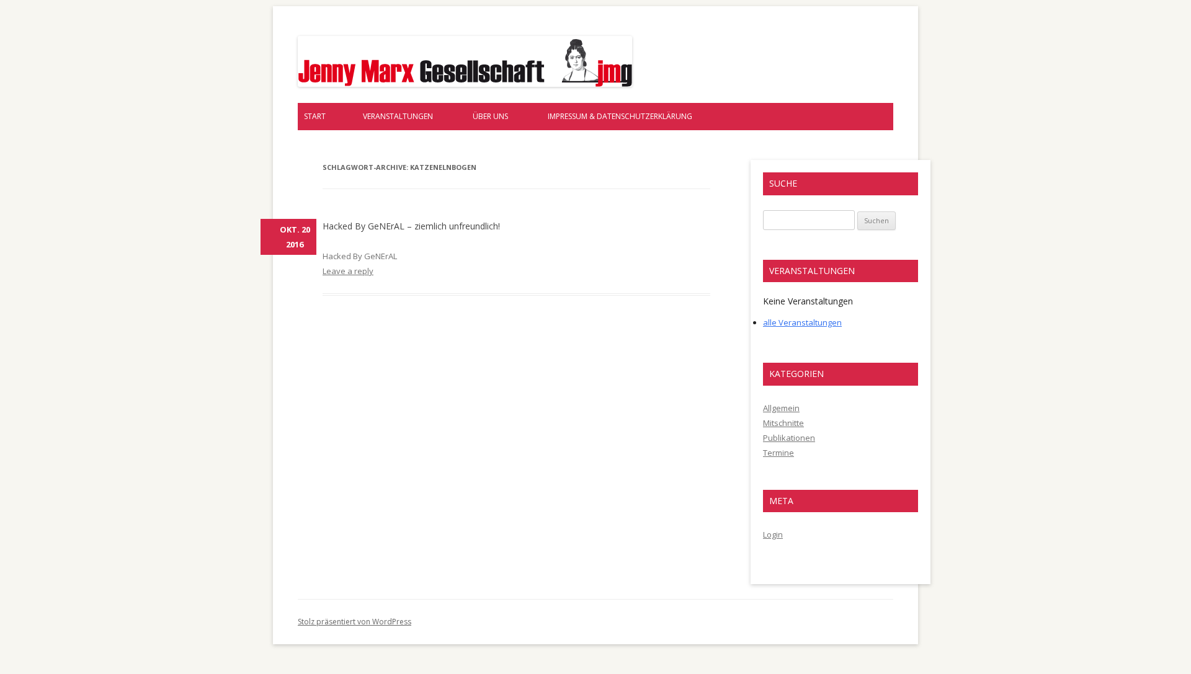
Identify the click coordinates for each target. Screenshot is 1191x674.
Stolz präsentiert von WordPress (354, 621)
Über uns (490, 116)
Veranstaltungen (398, 116)
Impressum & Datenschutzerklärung (620, 116)
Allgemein (781, 408)
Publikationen (789, 437)
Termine (778, 452)
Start (315, 116)
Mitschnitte (783, 422)
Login (773, 534)
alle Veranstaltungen (802, 322)
